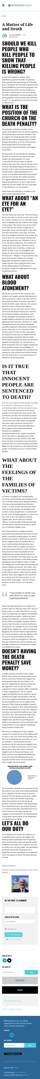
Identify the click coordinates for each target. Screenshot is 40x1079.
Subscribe (20, 980)
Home (4, 16)
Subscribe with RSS (14, 1001)
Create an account (14, 939)
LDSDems (17, 35)
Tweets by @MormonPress (12, 1009)
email (16, 1068)
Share (20, 990)
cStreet (25, 1075)
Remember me (12, 929)
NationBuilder (19, 1072)
